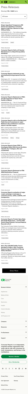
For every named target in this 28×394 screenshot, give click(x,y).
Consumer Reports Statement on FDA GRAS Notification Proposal (12, 171)
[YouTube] (25, 368)
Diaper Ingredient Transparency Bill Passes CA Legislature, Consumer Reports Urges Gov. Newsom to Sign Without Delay (12, 27)
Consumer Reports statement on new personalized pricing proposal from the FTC (13, 75)
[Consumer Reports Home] (7, 280)
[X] (12, 368)
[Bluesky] (16, 368)
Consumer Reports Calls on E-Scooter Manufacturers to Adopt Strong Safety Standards (13, 51)
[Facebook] (2, 368)
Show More (14, 271)
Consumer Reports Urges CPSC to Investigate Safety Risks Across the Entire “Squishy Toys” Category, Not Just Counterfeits (14, 148)
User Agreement (5, 380)
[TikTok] (22, 368)
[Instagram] (6, 368)
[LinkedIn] (19, 368)
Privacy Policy (4, 376)
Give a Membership (14, 362)
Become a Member (14, 356)
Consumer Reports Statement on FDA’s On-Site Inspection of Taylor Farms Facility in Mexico (13, 98)
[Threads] (9, 368)
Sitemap (16, 380)
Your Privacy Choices (19, 376)
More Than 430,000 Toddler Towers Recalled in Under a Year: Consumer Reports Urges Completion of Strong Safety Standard (12, 248)
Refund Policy (4, 385)
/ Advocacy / (12, 2)
